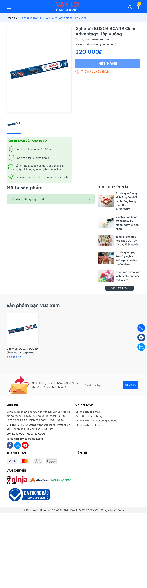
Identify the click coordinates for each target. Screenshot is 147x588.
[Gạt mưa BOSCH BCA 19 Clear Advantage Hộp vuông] (23, 329)
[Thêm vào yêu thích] (92, 71)
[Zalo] (17, 445)
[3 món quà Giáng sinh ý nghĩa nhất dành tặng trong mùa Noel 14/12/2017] (106, 201)
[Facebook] (10, 445)
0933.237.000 (36, 433)
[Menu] (9, 7)
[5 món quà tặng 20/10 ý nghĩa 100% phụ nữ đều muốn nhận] (106, 258)
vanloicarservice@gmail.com (25, 438)
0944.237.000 (15, 433)
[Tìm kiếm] (130, 7)
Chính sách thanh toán (89, 424)
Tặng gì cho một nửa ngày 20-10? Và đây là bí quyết (127, 240)
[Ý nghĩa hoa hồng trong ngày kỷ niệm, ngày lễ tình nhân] (106, 222)
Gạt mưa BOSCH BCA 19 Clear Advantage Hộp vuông (22, 350)
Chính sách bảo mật (87, 411)
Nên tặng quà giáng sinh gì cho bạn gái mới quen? (128, 275)
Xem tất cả (119, 288)
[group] (39, 69)
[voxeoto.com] (67, 6)
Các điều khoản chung (88, 416)
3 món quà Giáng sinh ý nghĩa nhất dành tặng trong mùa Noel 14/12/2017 (126, 201)
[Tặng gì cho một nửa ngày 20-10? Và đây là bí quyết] (106, 240)
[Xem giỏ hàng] (137, 7)
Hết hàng (108, 63)
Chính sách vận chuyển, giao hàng (96, 420)
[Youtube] (25, 445)
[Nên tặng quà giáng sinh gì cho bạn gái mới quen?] (106, 276)
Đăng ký (130, 385)
